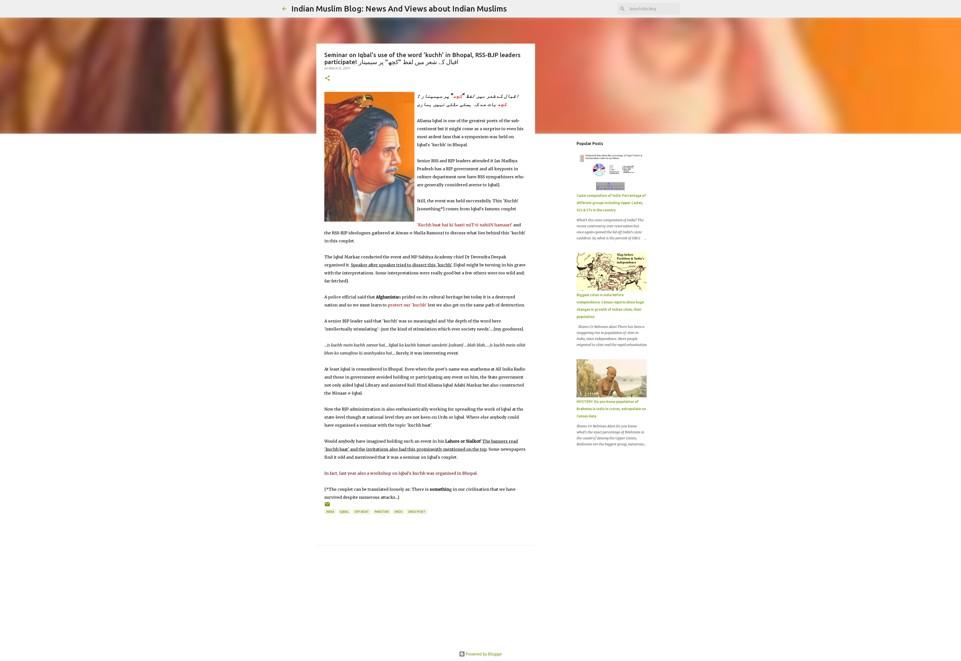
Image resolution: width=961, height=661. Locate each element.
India (330, 511)
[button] (327, 78)
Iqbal (344, 511)
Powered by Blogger (483, 654)
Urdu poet (416, 511)
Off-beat (361, 511)
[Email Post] (327, 506)
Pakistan (382, 511)
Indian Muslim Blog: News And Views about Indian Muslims (399, 8)
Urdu (398, 511)
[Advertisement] (425, 604)
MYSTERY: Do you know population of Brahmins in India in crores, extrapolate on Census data (611, 409)
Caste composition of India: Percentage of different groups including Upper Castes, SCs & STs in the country (611, 203)
